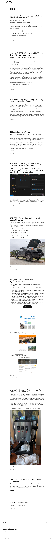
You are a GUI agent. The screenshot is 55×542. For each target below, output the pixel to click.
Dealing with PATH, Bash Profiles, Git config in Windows (26, 480)
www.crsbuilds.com (19, 354)
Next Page (49, 522)
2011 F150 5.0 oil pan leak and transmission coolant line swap (26, 219)
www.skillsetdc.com (19, 375)
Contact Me (27, 306)
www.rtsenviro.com (19, 332)
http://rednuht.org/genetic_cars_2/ (17, 505)
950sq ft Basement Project (20, 132)
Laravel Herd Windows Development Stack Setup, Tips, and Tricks (25, 17)
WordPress (50, 538)
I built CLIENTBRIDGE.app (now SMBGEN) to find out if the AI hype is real (26, 54)
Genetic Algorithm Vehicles (20, 503)
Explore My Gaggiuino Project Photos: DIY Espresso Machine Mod (25, 391)
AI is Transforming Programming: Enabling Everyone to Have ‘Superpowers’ (25, 164)
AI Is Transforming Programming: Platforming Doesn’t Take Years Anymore (26, 100)
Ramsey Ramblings (8, 2)
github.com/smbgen (23, 64)
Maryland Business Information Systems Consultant (21, 280)
